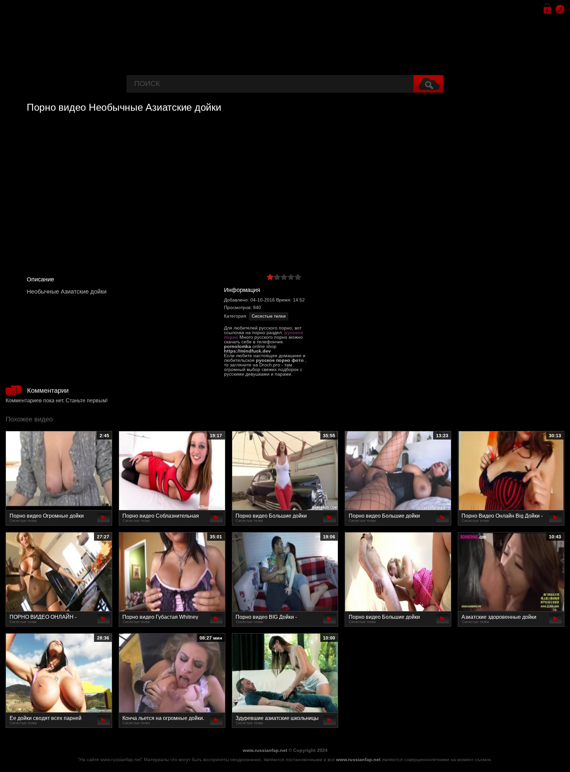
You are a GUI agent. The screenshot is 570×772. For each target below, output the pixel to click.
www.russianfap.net (265, 750)
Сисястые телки (269, 316)
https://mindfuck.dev (247, 351)
